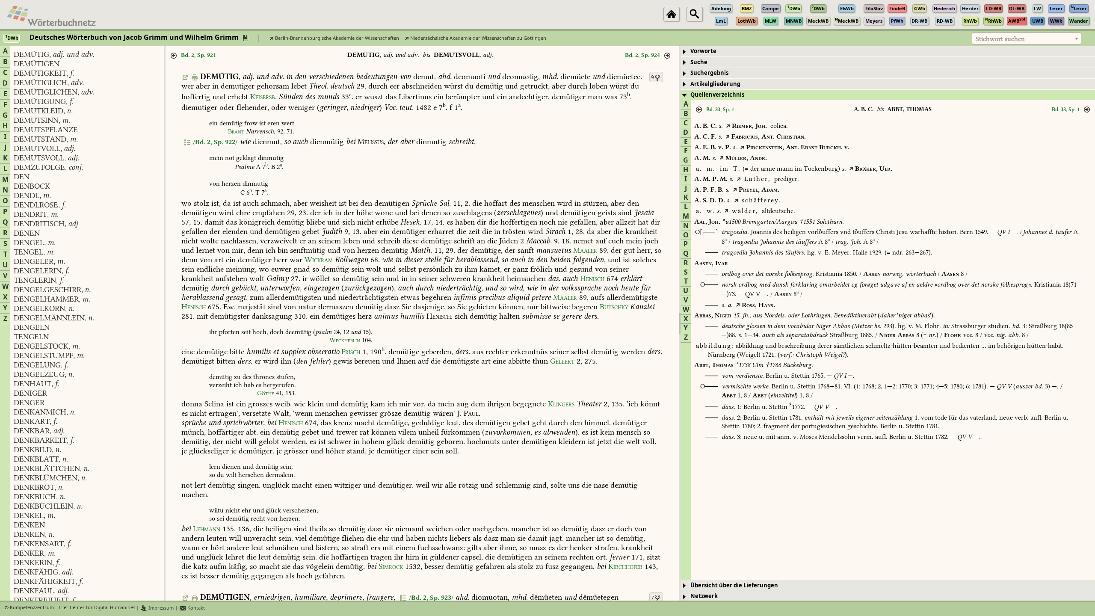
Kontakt (195, 608)
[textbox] (1026, 39)
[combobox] (1026, 38)
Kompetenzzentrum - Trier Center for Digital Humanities (72, 608)
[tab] (888, 51)
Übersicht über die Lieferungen (734, 585)
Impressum (160, 608)
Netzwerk (704, 596)
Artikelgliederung (715, 84)
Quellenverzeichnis (717, 95)
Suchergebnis (709, 73)
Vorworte (703, 51)
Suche (698, 62)
